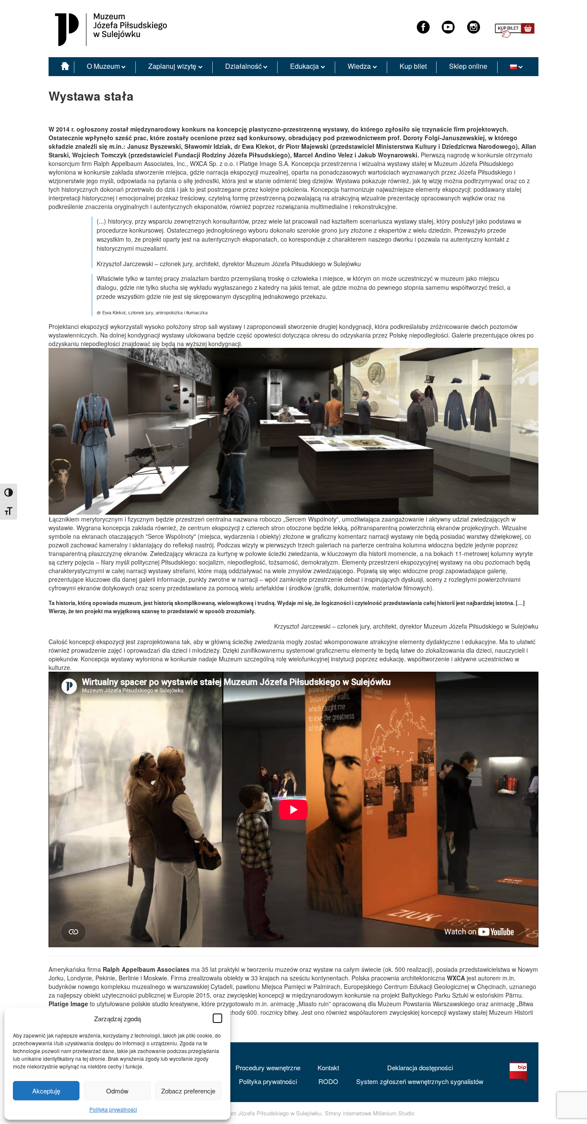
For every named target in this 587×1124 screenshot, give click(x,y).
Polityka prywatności (113, 1109)
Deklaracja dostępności (420, 1067)
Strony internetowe (348, 1113)
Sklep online (468, 66)
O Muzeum (103, 66)
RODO (328, 1081)
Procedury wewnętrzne (267, 1067)
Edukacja (304, 66)
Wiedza (359, 66)
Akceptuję (46, 1090)
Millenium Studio (393, 1113)
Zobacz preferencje (188, 1090)
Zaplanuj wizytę (172, 66)
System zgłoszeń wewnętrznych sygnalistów (419, 1081)
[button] (217, 1018)
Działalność (243, 66)
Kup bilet (413, 66)
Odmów (117, 1090)
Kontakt (328, 1067)
